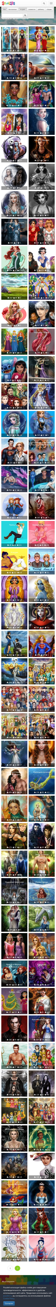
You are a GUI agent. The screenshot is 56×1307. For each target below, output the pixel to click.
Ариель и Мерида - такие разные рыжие (14, 965)
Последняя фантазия (14, 635)
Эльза (41, 113)
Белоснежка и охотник (14, 1074)
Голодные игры (14, 827)
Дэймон (14, 1019)
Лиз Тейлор (42, 195)
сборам (49, 9)
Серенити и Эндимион (41, 387)
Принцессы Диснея (41, 1047)
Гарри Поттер (14, 58)
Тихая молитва (14, 250)
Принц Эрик (14, 525)
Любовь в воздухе (14, 717)
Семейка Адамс (41, 1074)
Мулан (42, 1239)
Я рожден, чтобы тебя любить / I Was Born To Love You (41, 444)
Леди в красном (41, 497)
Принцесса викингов (41, 745)
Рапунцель (14, 1212)
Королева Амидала (41, 607)
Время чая (41, 992)
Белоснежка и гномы (42, 250)
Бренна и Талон (14, 909)
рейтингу (41, 9)
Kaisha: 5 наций (14, 30)
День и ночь (42, 800)
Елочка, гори (14, 992)
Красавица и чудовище (42, 1019)
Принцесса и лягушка (42, 1129)
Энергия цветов (41, 854)
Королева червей (41, 332)
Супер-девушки (41, 635)
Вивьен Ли (41, 168)
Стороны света (14, 1239)
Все (4, 9)
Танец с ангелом (42, 360)
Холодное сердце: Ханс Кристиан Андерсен (42, 553)
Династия (42, 223)
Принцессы (14, 332)
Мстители (14, 387)
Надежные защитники (14, 882)
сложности (31, 9)
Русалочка (14, 470)
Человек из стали (14, 442)
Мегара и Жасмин (41, 30)
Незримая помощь (14, 607)
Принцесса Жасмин (14, 580)
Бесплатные (13, 9)
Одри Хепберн (41, 1157)
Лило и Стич (14, 360)
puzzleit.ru (7, 1296)
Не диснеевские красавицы (42, 663)
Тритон (42, 58)
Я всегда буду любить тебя (41, 718)
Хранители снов (42, 305)
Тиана (41, 1184)
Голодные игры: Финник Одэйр (14, 1048)
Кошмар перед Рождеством (14, 141)
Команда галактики (42, 470)
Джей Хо (14, 800)
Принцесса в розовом (41, 525)
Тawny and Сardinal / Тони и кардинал (14, 773)
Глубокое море (14, 745)
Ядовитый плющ (42, 1212)
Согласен (9, 1303)
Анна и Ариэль (14, 497)
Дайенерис (14, 195)
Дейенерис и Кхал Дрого (14, 169)
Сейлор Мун (14, 113)
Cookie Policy (8, 1298)
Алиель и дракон (42, 909)
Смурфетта (42, 580)
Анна (42, 415)
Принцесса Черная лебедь (14, 663)
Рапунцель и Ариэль (14, 1184)
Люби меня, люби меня (42, 690)
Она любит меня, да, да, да (14, 691)
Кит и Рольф (41, 85)
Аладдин (14, 552)
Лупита (14, 85)
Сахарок (14, 305)
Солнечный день (14, 277)
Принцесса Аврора (14, 937)
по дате (23, 9)
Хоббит (42, 827)
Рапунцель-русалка (41, 772)
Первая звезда (41, 882)
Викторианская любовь (14, 223)
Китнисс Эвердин (41, 140)
